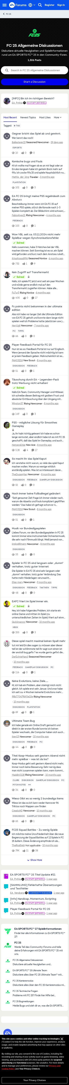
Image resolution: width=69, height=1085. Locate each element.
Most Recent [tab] (10, 117)
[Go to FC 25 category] (8, 945)
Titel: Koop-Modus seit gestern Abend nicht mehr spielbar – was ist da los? (38, 757)
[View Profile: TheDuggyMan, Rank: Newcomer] (7, 461)
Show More (36, 860)
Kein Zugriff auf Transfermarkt (30, 272)
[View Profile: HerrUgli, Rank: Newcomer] (7, 309)
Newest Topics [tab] (28, 117)
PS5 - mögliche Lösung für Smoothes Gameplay (34, 424)
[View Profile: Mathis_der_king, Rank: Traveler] (7, 164)
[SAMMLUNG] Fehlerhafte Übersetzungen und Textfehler (36, 886)
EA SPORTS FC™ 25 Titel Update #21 (32, 874)
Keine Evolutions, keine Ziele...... (30, 681)
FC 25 (8, 14)
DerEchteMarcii (20, 656)
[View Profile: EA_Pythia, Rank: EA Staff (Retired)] (7, 101)
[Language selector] (32, 5)
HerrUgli (16, 325)
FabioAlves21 (18, 215)
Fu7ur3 (15, 292)
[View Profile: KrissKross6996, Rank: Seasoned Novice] (7, 237)
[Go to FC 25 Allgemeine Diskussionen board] (7, 960)
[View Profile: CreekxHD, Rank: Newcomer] (7, 801)
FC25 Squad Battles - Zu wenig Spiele (35, 830)
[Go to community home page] (18, 5)
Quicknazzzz (18, 621)
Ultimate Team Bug (23, 721)
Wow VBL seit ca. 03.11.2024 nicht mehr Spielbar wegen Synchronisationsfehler (36, 236)
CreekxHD (17, 810)
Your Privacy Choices (34, 1080)
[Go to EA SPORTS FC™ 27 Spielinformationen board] (8, 931)
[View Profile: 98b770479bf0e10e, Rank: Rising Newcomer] (7, 683)
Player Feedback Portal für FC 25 (32, 344)
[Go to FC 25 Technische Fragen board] (7, 991)
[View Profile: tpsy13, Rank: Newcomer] (7, 723)
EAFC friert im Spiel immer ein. (30, 601)
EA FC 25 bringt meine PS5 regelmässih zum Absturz (38, 197)
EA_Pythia (17, 102)
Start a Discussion (35, 81)
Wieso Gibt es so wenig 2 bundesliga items (37, 798)
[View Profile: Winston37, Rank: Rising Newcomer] (7, 382)
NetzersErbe (18, 444)
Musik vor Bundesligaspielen (29, 528)
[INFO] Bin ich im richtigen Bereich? (33, 98)
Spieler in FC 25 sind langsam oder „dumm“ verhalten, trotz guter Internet (37, 564)
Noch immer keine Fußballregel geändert (36, 493)
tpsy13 (15, 736)
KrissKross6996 (20, 258)
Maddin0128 (18, 774)
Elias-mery (17, 582)
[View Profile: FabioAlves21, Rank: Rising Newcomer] (7, 198)
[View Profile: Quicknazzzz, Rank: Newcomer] (7, 604)
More (56, 117)
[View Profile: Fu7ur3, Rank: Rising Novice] (7, 274)
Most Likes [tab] (45, 117)
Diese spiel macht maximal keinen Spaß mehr (38, 641)
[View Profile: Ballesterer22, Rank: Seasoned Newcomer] (7, 136)
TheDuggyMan (19, 474)
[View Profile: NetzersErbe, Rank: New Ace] (7, 425)
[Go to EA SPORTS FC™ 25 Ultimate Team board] (7, 971)
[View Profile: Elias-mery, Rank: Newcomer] (7, 565)
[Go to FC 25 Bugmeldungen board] (7, 1002)
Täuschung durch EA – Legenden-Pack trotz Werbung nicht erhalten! (35, 381)
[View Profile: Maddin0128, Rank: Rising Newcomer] (7, 758)
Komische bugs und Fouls (27, 161)
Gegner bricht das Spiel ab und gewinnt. (36, 133)
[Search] (40, 5)
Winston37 (17, 403)
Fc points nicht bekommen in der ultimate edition (37, 308)
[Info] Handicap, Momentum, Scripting (33, 899)
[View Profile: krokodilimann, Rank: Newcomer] (7, 531)
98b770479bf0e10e (22, 696)
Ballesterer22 (19, 142)
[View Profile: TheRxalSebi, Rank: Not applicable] (7, 832)
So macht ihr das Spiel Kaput (29, 458)
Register (49, 4)
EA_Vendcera (17, 892)
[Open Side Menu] (4, 4)
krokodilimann (19, 543)
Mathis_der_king (20, 176)
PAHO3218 (17, 360)
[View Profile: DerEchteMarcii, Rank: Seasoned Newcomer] (7, 643)
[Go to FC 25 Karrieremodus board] (7, 981)
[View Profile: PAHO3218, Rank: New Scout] (7, 347)
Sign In (61, 4)
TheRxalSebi (18, 845)
